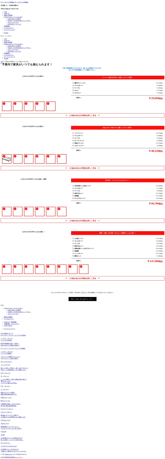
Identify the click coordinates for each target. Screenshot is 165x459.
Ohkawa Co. (8, 454)
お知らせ (7, 13)
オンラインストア (9, 29)
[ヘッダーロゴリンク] (14, 2)
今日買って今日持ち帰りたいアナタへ (19, 20)
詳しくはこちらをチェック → (82, 299)
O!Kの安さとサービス (14, 24)
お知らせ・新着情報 (10, 322)
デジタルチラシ (9, 28)
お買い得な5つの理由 (14, 19)
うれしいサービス (13, 22)
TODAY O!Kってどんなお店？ (13, 17)
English (6, 33)
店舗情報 (7, 26)
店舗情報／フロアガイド (11, 324)
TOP (5, 12)
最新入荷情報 (8, 15)
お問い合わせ (8, 325)
